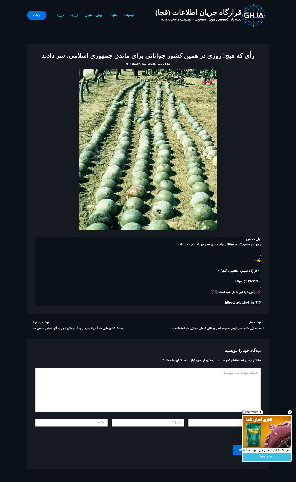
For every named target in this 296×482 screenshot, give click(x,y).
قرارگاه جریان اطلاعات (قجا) (198, 12)
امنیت (113, 15)
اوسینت (129, 15)
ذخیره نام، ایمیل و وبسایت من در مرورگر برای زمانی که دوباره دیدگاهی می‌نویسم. (210, 437)
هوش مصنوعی (94, 15)
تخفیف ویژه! (267, 456)
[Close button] (290, 412)
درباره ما (59, 15)
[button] (37, 15)
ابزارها (74, 15)
